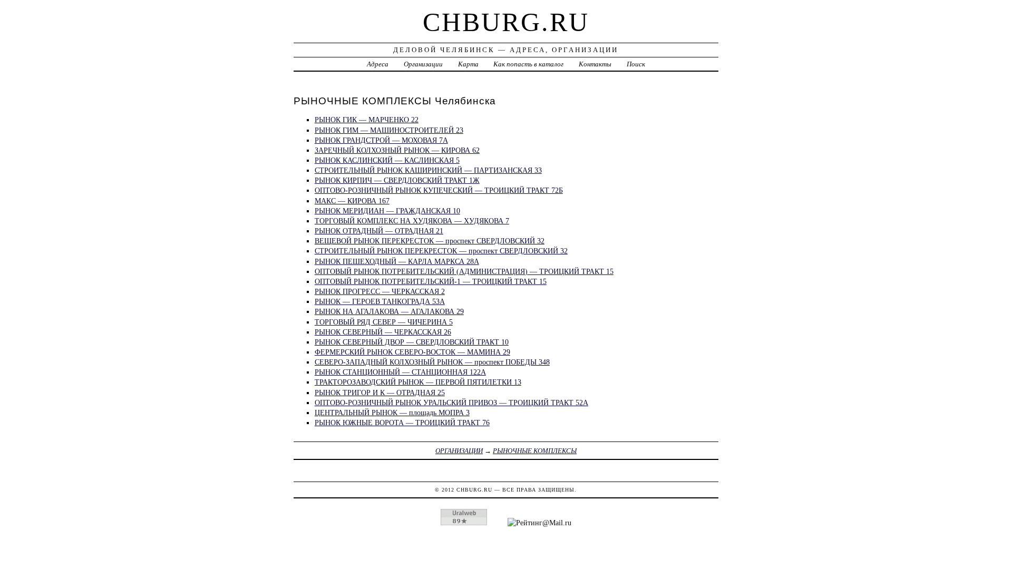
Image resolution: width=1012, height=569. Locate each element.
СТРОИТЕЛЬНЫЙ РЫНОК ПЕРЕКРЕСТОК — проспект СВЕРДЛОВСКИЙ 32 (441, 251)
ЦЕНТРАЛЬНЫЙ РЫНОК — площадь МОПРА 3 (392, 412)
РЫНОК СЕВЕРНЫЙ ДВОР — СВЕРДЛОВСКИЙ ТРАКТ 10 (412, 342)
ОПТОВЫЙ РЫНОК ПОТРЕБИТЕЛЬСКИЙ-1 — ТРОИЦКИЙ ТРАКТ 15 (431, 281)
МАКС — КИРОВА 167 (352, 201)
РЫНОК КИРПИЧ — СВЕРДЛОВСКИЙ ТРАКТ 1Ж (397, 180)
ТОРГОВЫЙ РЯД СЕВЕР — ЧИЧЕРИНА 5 (384, 322)
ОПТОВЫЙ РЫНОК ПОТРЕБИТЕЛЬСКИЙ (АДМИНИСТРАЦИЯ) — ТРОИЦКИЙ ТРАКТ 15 (464, 271)
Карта (468, 64)
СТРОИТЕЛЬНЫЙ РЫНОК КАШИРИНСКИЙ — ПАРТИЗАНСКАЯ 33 (428, 170)
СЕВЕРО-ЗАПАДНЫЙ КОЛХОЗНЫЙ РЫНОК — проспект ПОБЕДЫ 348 (432, 362)
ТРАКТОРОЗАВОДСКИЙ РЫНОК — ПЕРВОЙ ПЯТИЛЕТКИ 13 (418, 382)
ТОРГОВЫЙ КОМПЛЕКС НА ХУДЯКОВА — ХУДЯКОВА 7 (412, 221)
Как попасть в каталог (528, 64)
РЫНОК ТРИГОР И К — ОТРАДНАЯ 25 (380, 392)
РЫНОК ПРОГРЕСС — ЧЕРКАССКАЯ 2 (380, 291)
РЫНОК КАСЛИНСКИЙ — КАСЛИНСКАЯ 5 (387, 160)
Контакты (595, 64)
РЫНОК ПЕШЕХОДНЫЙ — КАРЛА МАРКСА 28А (397, 261)
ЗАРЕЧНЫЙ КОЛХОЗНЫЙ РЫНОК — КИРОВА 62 (397, 150)
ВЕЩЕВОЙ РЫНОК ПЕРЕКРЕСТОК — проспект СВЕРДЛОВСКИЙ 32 (429, 241)
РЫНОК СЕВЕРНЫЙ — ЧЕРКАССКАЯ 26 (383, 332)
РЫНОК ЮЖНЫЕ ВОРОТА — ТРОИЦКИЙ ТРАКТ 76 (402, 422)
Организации (423, 64)
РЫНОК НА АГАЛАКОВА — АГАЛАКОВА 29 (389, 311)
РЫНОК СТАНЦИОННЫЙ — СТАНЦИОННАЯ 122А (400, 372)
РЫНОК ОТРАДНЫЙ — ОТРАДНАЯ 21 (379, 231)
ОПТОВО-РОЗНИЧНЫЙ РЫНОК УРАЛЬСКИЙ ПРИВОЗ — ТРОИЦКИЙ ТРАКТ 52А (451, 402)
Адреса (377, 64)
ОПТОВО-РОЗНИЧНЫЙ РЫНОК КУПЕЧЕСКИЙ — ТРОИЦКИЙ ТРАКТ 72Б (439, 190)
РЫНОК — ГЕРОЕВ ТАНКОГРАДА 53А (380, 301)
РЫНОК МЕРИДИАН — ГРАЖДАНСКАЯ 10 (387, 211)
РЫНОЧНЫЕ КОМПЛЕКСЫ (535, 451)
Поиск (636, 64)
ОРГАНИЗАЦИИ (459, 451)
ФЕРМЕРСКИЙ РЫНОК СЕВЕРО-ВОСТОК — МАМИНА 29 (412, 352)
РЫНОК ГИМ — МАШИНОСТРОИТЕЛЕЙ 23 (389, 130)
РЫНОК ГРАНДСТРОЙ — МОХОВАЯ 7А (381, 140)
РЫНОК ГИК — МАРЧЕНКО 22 (367, 119)
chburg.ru (506, 22)
